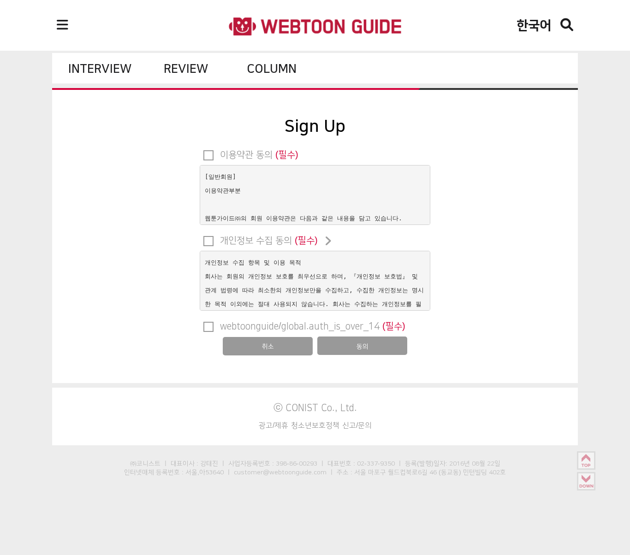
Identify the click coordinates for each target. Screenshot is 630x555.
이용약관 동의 (257, 154)
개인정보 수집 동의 (267, 240)
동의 (362, 346)
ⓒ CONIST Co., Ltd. (315, 407)
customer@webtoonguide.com (280, 472)
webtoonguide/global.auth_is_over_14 (311, 326)
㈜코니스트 (145, 463)
